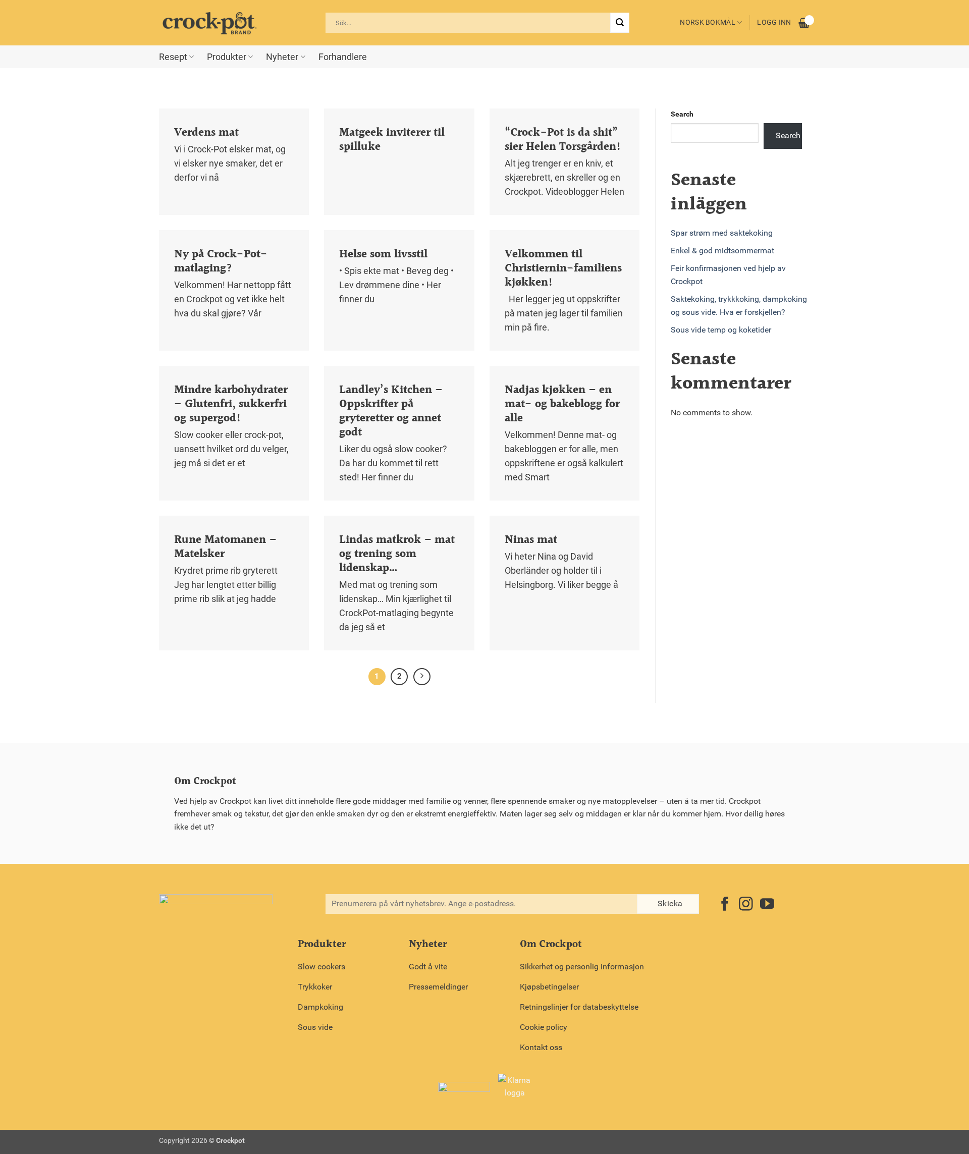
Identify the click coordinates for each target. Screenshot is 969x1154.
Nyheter (282, 57)
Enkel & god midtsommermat (722, 250)
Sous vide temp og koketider (721, 330)
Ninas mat (531, 540)
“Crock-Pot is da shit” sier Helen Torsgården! (563, 140)
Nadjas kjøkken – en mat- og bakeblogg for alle (562, 404)
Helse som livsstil (383, 254)
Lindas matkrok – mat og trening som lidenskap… (397, 554)
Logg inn (774, 22)
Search (682, 114)
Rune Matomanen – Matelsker (225, 547)
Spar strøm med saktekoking (722, 233)
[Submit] (619, 23)
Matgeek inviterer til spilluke (392, 140)
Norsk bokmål (707, 22)
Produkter (226, 57)
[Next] (421, 676)
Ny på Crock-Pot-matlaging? (220, 261)
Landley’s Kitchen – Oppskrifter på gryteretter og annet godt (391, 411)
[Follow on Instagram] (746, 905)
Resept (173, 57)
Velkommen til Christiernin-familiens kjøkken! (563, 268)
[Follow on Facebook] (725, 905)
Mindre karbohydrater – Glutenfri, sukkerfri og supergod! (231, 404)
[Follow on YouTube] (767, 905)
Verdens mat (206, 133)
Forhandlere (342, 57)
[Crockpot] (209, 23)
